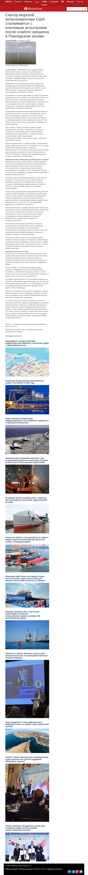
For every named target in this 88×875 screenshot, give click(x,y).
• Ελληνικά (70, 1)
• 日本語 (44, 1)
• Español (17, 1)
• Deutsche (28, 1)
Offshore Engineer (11, 869)
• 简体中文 (8, 1)
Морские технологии (55, 869)
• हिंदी (62, 1)
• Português (53, 1)
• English (44, 5)
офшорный (18, 336)
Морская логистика (26, 869)
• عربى (36, 1)
